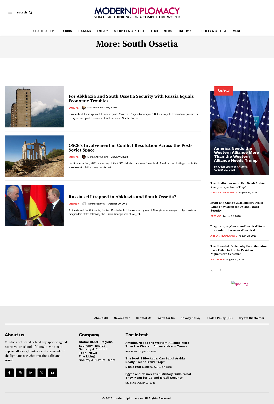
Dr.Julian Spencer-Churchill (231, 166)
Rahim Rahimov (96, 203)
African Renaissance (223, 235)
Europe (74, 107)
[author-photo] (84, 108)
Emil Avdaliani (94, 107)
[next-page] (219, 270)
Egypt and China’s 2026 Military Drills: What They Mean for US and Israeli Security (236, 206)
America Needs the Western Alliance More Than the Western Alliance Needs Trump (236, 154)
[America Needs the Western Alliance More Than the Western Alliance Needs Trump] (239, 133)
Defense (215, 216)
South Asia (217, 259)
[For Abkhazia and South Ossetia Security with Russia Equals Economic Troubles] (34, 106)
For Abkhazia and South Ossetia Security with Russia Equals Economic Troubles (131, 98)
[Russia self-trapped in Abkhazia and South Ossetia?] (34, 205)
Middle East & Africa (223, 192)
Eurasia (74, 204)
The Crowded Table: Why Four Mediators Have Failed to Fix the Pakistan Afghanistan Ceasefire (239, 250)
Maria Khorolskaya (97, 156)
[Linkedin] (30, 372)
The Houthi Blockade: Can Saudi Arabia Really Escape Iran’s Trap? (237, 185)
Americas (131, 351)
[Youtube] (52, 372)
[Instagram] (20, 372)
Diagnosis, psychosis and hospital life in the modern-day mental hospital (237, 228)
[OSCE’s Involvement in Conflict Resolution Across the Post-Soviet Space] (34, 156)
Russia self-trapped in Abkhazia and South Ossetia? (122, 196)
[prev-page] (212, 270)
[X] (42, 372)
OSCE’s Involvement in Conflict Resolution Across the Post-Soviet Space (130, 147)
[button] (25, 12)
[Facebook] (9, 372)
